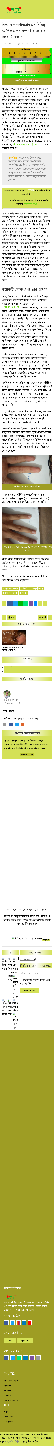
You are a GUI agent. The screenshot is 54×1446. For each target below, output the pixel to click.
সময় (24, 592)
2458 (17, 307)
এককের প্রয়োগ (11, 588)
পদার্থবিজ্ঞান (37, 588)
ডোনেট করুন (8, 1416)
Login (43, 1075)
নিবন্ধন (10, 1341)
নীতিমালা (7, 1385)
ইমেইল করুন (32, 888)
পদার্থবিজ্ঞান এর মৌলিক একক (28, 144)
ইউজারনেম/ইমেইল (13, 1150)
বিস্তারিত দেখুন (30, 204)
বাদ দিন (22, 888)
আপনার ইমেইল (11, 1044)
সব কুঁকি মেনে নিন (30, 1441)
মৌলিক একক (11, 592)
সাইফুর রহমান (10, 699)
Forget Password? (35, 1133)
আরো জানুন (43, 888)
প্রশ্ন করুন (7, 1390)
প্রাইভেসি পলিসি (12, 1441)
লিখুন (6, 1412)
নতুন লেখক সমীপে (11, 1381)
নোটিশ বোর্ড (8, 1421)
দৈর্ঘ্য (25, 588)
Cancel (32, 1075)
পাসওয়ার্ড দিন (13, 1102)
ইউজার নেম (10, 1032)
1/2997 (6, 307)
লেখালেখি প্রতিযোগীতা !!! (13, 1400)
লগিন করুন (25, 1341)
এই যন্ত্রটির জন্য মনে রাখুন (21, 1114)
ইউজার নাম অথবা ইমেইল (19, 1091)
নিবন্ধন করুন (31, 923)
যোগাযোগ (7, 1395)
